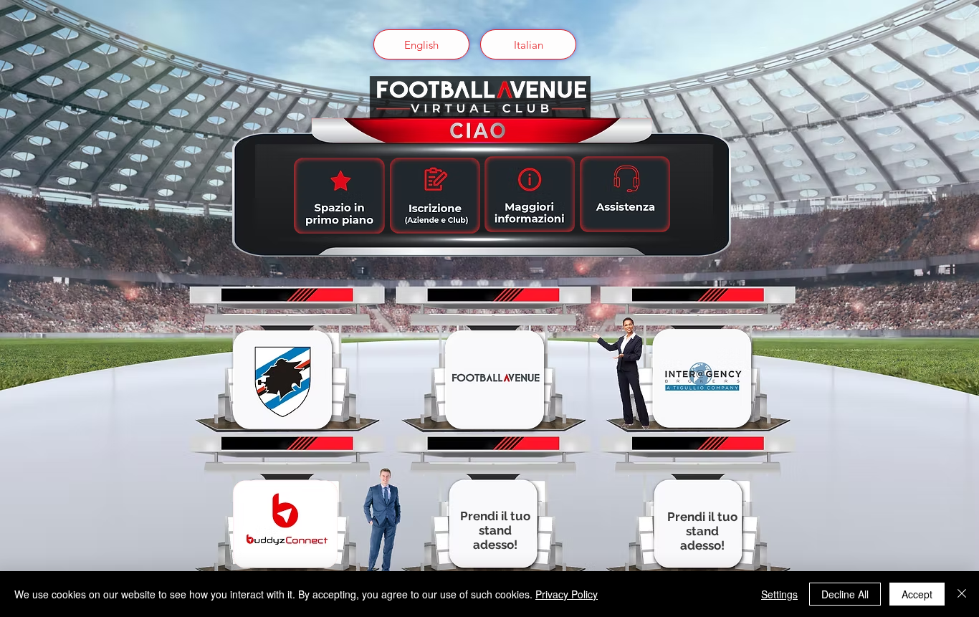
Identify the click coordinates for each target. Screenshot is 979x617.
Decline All (845, 594)
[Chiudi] (961, 594)
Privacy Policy (566, 594)
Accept (917, 594)
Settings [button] (779, 594)
